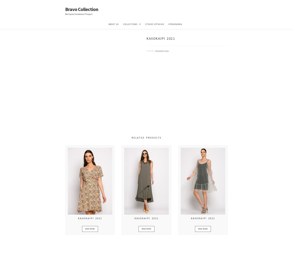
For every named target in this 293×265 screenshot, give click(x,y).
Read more (90, 229)
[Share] (18, 259)
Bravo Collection (81, 9)
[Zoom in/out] (3, 259)
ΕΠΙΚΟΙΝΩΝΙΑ (175, 24)
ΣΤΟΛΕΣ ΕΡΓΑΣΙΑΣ (154, 24)
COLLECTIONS (130, 24)
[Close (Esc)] (25, 259)
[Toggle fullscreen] (10, 259)
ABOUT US (114, 24)
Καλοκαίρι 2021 (162, 51)
